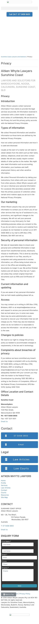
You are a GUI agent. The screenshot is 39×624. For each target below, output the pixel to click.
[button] (19, 8)
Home (3, 481)
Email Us (4, 421)
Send (19, 586)
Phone (4, 561)
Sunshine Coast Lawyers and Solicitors (13, 56)
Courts (3, 493)
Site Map (4, 497)
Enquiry (5, 568)
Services (4, 485)
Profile (3, 483)
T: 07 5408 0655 (7, 526)
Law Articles (5, 488)
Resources (5, 495)
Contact (4, 490)
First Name (6, 541)
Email (4, 555)
